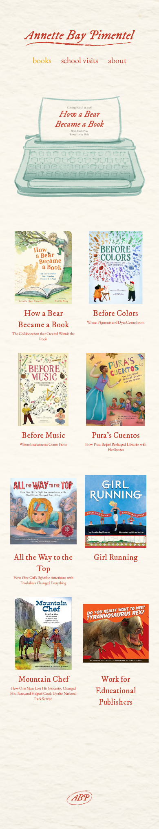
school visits (79, 60)
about (117, 60)
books (42, 60)
